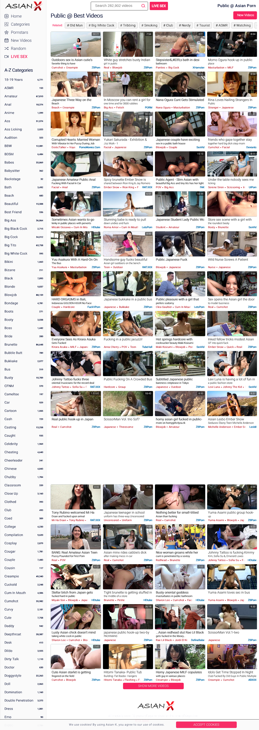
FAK (202, 187)
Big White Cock (15, 253)
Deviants (251, 147)
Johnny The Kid (232, 386)
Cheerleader (13, 460)
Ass (7, 121)
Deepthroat (12, 634)
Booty (8, 320)
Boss (8, 328)
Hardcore (69, 306)
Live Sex (19, 56)
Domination (13, 692)
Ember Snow (112, 187)
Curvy (8, 609)
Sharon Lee (163, 600)
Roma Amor (111, 227)
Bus (7, 369)
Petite (121, 600)
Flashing (130, 679)
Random (18, 48)
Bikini (8, 262)
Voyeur (74, 147)
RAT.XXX (147, 187)
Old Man (76, 25)
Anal (7, 104)
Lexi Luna (214, 386)
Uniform (126, 520)
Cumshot (11, 601)
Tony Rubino (76, 520)
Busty (8, 378)
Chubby (10, 477)
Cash (8, 419)
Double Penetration (18, 700)
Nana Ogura (163, 107)
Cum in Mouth (15, 593)
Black (8, 278)
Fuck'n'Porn (93, 306)
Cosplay (10, 543)
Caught (9, 435)
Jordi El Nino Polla (185, 640)
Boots (8, 311)
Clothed (10, 502)
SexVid (200, 147)
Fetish (120, 107)
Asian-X (23, 6)
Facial (108, 147)
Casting (10, 427)
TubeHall (147, 346)
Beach (9, 195)
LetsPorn (147, 227)
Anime (9, 113)
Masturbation (216, 67)
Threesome (125, 426)
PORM (148, 107)
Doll (7, 684)
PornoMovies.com (89, 147)
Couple (9, 560)
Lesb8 (252, 426)
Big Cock (11, 237)
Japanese (227, 107)
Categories (20, 24)
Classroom (12, 485)
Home (16, 16)
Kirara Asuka (60, 346)
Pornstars (19, 32)
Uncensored (112, 520)
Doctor (9, 667)
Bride (8, 336)
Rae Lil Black (164, 640)
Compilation (13, 535)
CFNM (9, 386)
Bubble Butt (13, 353)
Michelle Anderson (220, 426)
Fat (140, 679)
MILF (230, 67)
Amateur (10, 96)
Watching (243, 25)
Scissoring (233, 187)
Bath (8, 187)
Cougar (9, 551)
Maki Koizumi (164, 346)
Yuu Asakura (60, 267)
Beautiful (11, 204)
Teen (107, 267)
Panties (161, 67)
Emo (7, 717)
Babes (9, 162)
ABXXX (252, 679)
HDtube (95, 227)
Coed (8, 518)
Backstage (12, 179)
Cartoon (10, 411)
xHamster (198, 67)
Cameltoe (11, 394)
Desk (8, 642)
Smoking (150, 25)
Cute (7, 618)
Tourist (204, 25)
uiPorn (252, 187)
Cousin (9, 568)
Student (161, 227)
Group (121, 386)
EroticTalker (59, 147)
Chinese (10, 469)
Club (7, 510)
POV (159, 187)
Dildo (8, 651)
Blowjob (10, 295)
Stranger (213, 107)
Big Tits (10, 245)
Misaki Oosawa (61, 227)
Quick (230, 346)
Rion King (128, 187)
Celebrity (11, 444)
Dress (8, 709)
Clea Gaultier (164, 306)
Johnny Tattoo (61, 386)
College (10, 527)
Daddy (9, 626)
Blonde (9, 286)
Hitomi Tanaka (113, 679)
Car (7, 402)
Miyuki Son (59, 600)
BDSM (9, 154)
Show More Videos (153, 686)
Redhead (161, 560)
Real (107, 67)
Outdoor (117, 267)
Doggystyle (12, 676)
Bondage (11, 303)
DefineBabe (197, 640)
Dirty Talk (11, 659)
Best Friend (13, 212)
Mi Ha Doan (59, 520)
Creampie (11, 576)
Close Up (11, 493)
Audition (10, 137)
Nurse (212, 267)
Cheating (11, 452)
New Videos (21, 40)
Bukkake (10, 361)
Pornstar (193, 346)
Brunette (10, 344)
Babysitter (12, 171)
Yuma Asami (216, 520)
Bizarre (9, 270)
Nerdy (186, 25)
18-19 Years (13, 80)
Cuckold (10, 584)
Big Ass (10, 220)
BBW (8, 146)
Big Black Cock (15, 229)
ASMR (9, 88)
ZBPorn (96, 67)
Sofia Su (77, 386)
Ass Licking (13, 129)
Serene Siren (216, 187)
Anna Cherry (111, 346)
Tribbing (129, 25)
